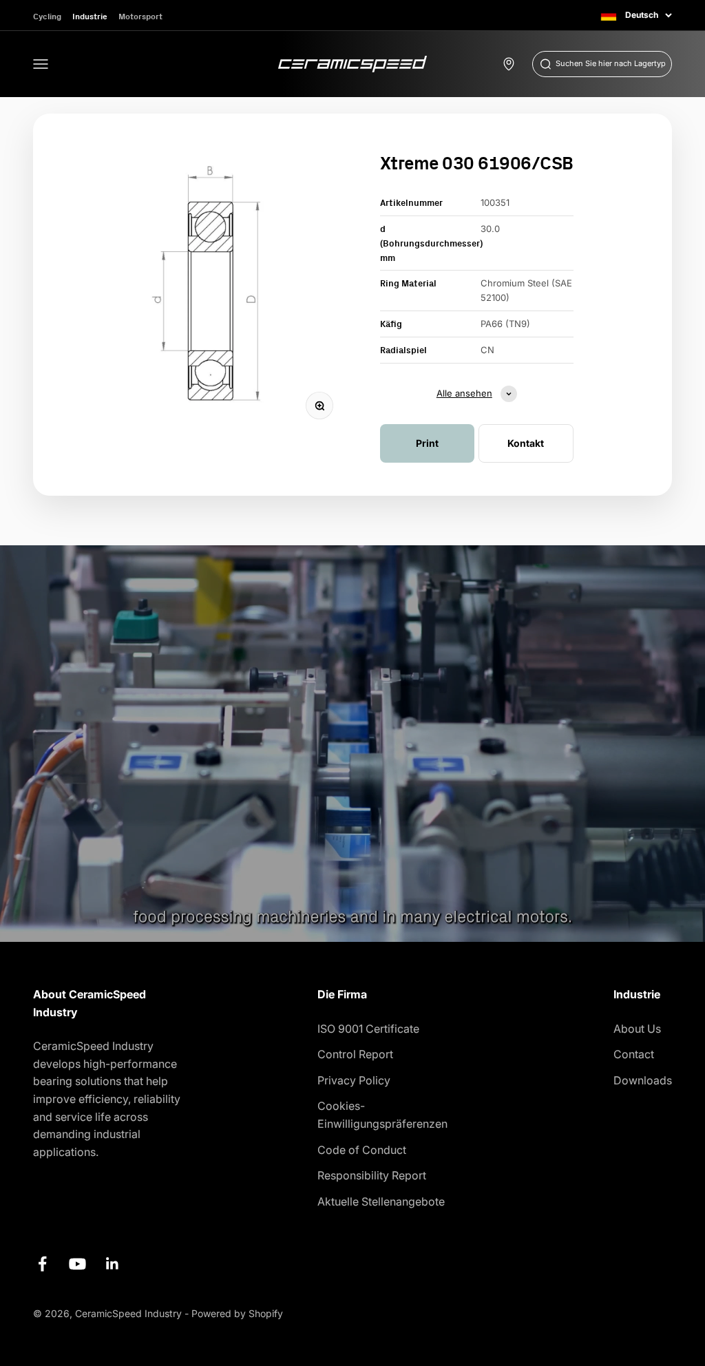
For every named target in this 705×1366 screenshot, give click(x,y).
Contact (633, 1054)
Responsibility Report (371, 1175)
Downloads (642, 1080)
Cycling (47, 16)
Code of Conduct (361, 1150)
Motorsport (140, 16)
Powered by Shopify (237, 1313)
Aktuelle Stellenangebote (381, 1201)
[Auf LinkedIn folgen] (112, 1263)
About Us (637, 1029)
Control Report (355, 1054)
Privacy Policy (353, 1080)
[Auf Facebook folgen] (42, 1263)
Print (427, 443)
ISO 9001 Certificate (368, 1029)
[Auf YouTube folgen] (77, 1263)
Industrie (89, 16)
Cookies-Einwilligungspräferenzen (382, 1115)
